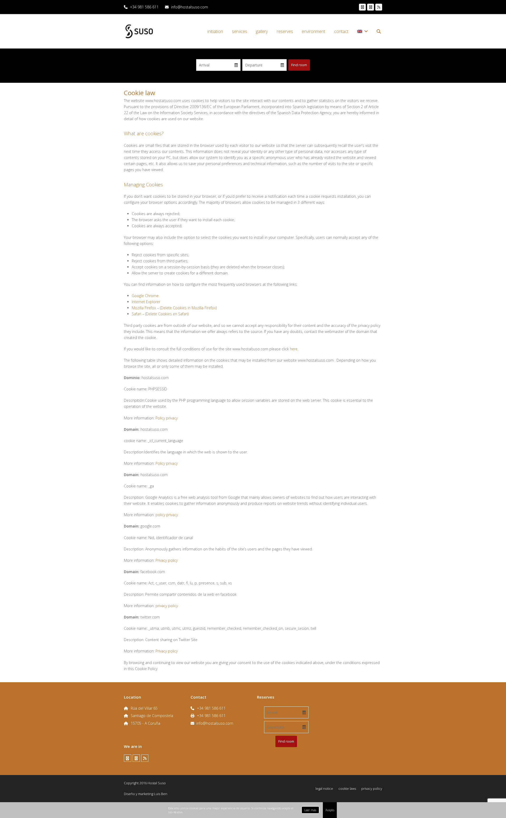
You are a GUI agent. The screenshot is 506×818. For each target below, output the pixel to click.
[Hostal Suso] (139, 30)
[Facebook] (362, 7)
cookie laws (347, 788)
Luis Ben (160, 793)
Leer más (310, 810)
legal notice (324, 788)
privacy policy (166, 605)
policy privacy (166, 514)
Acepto (329, 810)
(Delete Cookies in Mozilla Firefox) (188, 307)
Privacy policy (166, 560)
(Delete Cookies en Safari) (166, 313)
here (294, 348)
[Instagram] (370, 7)
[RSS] (378, 7)
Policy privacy (166, 417)
